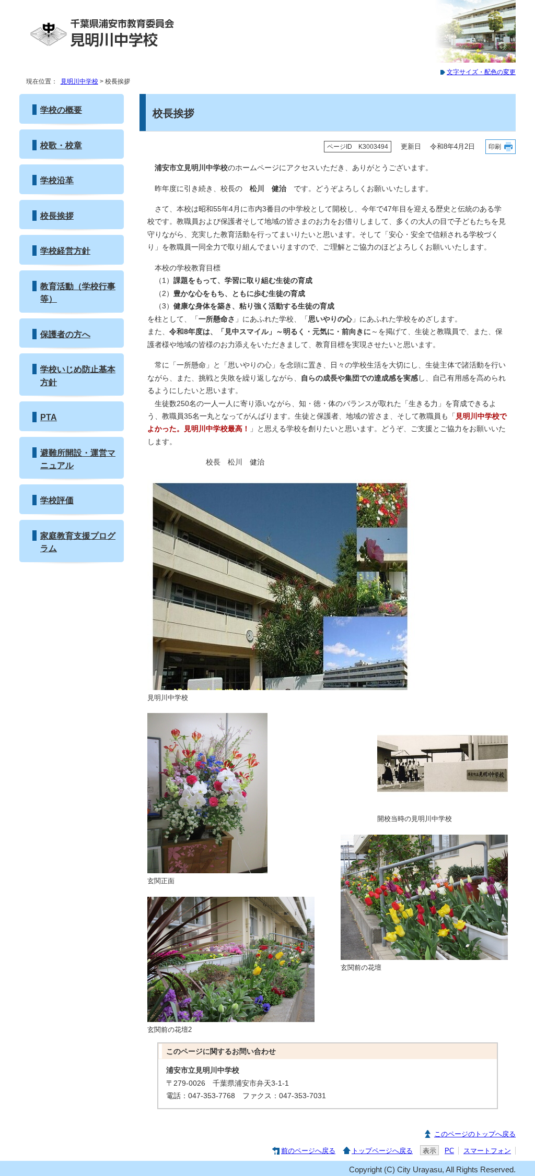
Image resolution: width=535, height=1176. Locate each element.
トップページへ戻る (382, 1151)
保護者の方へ (65, 334)
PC (449, 1151)
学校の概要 (61, 109)
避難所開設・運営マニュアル (77, 459)
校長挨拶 (57, 215)
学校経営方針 (65, 250)
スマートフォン (487, 1151)
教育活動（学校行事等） (77, 292)
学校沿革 (57, 180)
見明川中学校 (79, 81)
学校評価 (57, 500)
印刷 (495, 146)
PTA (48, 417)
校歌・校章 (61, 145)
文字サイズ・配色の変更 (481, 72)
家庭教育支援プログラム (77, 542)
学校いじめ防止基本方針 (77, 375)
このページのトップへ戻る (475, 1134)
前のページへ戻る (308, 1151)
